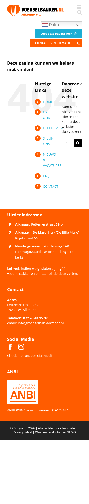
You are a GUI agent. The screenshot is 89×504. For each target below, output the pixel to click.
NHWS (71, 432)
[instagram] (21, 347)
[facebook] (10, 347)
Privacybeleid (22, 432)
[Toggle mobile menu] (79, 7)
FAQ (46, 176)
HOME (48, 101)
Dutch (53, 25)
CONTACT (50, 186)
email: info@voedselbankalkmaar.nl (35, 323)
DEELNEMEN (53, 128)
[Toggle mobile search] (79, 12)
